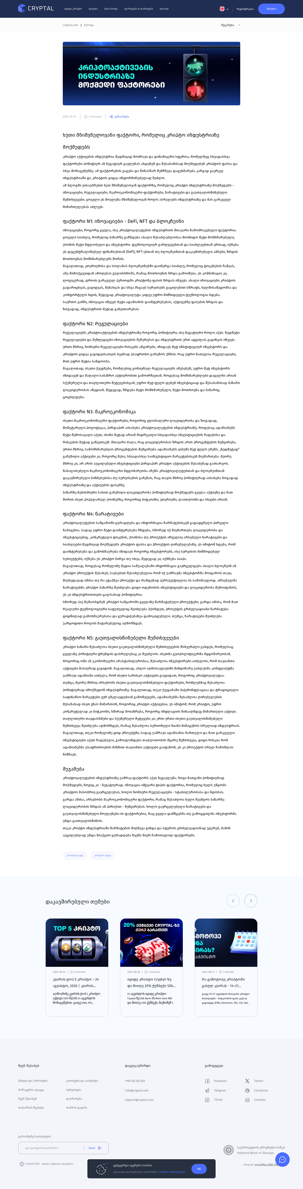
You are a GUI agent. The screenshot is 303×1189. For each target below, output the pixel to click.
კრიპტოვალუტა (75, 855)
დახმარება (74, 1098)
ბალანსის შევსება (31, 1107)
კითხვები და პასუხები (82, 1080)
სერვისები (73, 1089)
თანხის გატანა (76, 1107)
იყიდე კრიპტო (73, 8)
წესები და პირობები (32, 1080)
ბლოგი (164, 8)
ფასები (93, 8)
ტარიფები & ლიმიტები (138, 8)
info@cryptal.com (136, 1090)
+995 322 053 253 (135, 1081)
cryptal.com (70, 25)
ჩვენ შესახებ (27, 1098)
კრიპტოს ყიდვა (102, 855)
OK (199, 1169)
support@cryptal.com (139, 1099)
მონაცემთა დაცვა (31, 1089)
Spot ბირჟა (111, 8)
